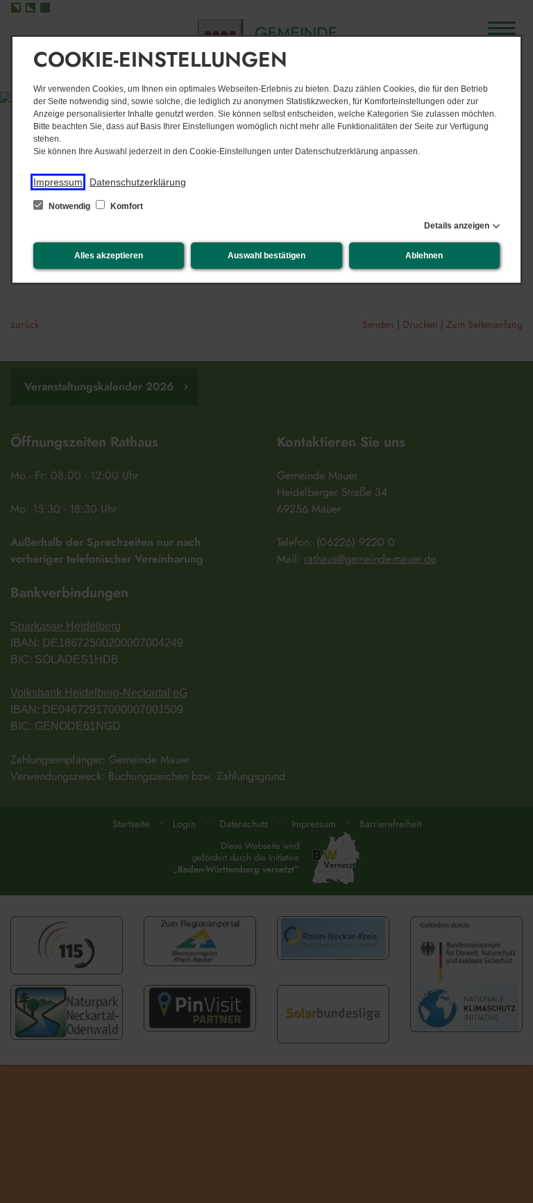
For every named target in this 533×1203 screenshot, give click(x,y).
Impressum (58, 182)
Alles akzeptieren (108, 255)
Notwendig (69, 206)
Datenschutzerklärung (138, 182)
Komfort (125, 206)
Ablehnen (424, 255)
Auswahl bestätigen (266, 255)
